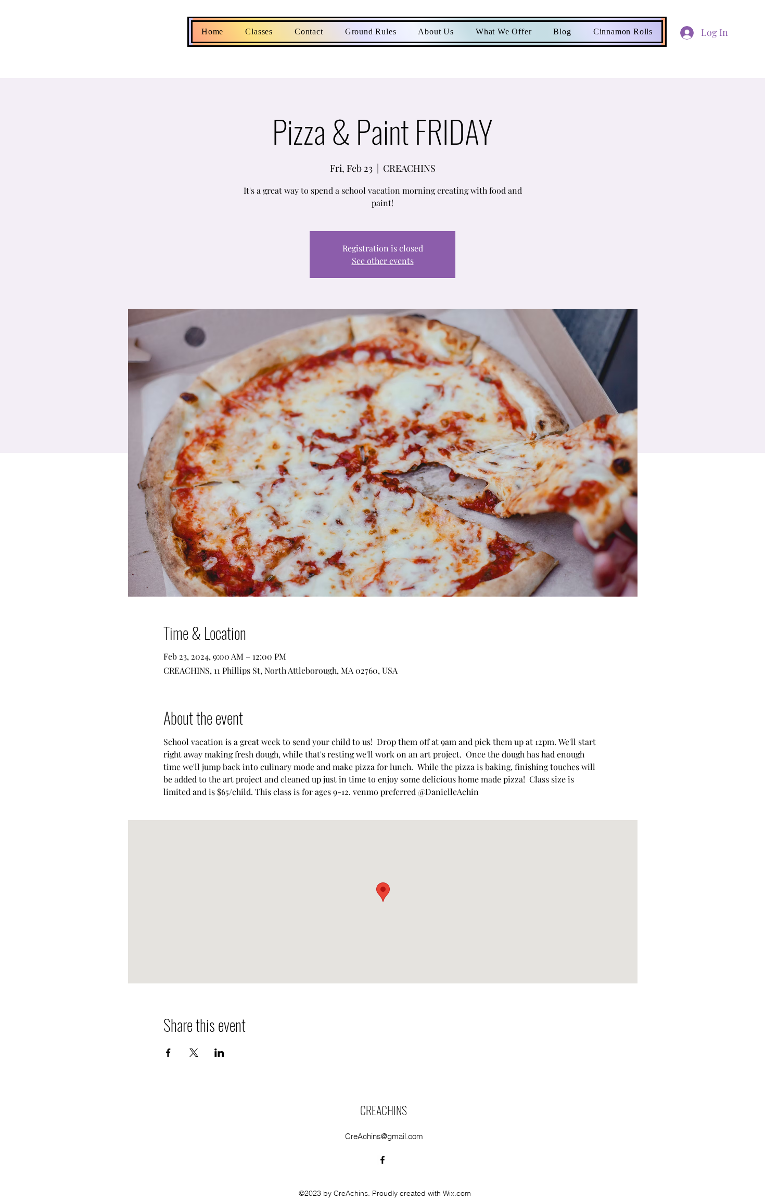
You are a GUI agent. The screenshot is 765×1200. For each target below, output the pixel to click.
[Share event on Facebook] (168, 1053)
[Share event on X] (194, 1053)
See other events (383, 260)
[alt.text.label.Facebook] (382, 1160)
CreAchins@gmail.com (384, 1136)
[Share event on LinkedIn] (219, 1053)
